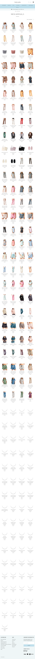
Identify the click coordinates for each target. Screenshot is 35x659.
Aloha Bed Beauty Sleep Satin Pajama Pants (21, 400)
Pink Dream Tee (13, 602)
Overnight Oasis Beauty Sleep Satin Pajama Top (21, 386)
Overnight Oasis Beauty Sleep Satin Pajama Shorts (21, 372)
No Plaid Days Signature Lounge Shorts (21, 427)
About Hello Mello (3, 639)
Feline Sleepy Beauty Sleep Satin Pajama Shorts (13, 482)
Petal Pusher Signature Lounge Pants (13, 112)
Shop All (17, 7)
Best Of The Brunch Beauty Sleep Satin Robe (4, 288)
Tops (13, 5)
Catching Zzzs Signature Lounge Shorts (21, 468)
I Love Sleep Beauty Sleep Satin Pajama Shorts (4, 482)
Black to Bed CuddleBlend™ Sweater (30, 523)
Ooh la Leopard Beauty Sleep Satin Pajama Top (30, 372)
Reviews (2, 640)
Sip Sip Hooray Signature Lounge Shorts (4, 427)
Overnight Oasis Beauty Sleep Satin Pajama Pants (13, 400)
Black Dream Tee (21, 602)
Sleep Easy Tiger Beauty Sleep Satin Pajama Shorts (13, 372)
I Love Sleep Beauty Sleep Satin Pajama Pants (13, 496)
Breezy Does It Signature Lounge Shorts (30, 70)
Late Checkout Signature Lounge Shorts (4, 70)
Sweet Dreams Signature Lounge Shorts (30, 330)
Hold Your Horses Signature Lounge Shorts (4, 221)
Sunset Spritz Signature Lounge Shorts (21, 70)
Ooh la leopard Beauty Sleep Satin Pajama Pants (30, 386)
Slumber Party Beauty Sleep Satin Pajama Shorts (22, 482)
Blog (1, 649)
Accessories (4, 5)
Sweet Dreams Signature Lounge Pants (30, 316)
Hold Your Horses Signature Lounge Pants (4, 207)
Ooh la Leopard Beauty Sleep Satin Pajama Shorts (30, 357)
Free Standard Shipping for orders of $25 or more (18, 9)
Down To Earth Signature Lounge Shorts (21, 221)
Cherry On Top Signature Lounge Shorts (13, 221)
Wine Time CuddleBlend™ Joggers (5, 537)
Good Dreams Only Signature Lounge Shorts (4, 468)
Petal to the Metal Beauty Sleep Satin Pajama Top (30, 180)
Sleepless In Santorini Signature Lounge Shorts (13, 261)
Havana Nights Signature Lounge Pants (21, 274)
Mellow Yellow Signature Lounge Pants (30, 98)
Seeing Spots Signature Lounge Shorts (4, 84)
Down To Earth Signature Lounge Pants (30, 207)
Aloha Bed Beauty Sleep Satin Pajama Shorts (4, 372)
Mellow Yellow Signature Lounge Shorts (30, 57)
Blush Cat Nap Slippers (22, 439)
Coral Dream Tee (30, 589)
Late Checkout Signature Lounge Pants (4, 112)
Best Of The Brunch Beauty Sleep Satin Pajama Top (30, 288)
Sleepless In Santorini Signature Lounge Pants (13, 274)
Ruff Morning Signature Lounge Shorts (21, 330)
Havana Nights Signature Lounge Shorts (21, 261)
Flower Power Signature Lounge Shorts (13, 468)
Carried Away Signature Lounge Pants (21, 316)
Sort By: (28, 19)
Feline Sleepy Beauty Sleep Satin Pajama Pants (5, 496)
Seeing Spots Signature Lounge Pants (4, 126)
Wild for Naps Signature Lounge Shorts (4, 330)
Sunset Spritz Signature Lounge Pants (21, 112)
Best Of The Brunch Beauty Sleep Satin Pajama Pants (4, 302)
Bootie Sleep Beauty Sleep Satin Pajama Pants (13, 302)
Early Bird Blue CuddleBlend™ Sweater (22, 523)
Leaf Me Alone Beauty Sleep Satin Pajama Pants (30, 496)
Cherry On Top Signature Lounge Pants (13, 207)
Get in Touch (2, 646)
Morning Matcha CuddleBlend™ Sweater (13, 523)
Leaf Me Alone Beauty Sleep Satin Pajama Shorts (30, 482)
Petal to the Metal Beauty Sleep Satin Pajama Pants (4, 180)
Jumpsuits (9, 5)
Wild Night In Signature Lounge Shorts (21, 454)
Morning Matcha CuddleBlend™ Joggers (13, 537)
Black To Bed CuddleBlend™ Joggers (30, 537)
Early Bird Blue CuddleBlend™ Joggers (22, 537)
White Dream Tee (21, 589)
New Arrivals (31, 5)
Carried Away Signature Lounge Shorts (13, 330)
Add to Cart (4, 27)
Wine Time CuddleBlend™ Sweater (5, 523)
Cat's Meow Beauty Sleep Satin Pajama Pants (30, 166)
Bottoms (18, 5)
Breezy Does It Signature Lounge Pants (30, 112)
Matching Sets (24, 5)
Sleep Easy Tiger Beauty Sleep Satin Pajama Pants (4, 400)
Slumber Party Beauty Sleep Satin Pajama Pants (22, 496)
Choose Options (13, 506)
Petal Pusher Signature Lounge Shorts (13, 70)
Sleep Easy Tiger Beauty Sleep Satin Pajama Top (13, 386)
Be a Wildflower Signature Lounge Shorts (4, 440)
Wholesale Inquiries (4, 641)
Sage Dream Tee (4, 602)
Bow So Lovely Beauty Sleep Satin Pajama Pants (22, 166)
